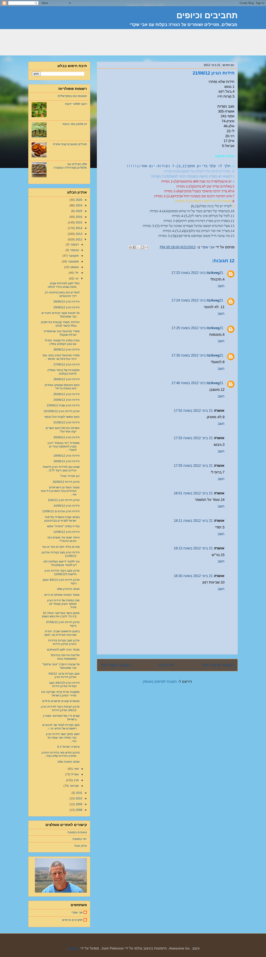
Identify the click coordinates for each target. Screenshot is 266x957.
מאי (76, 768)
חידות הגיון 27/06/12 (66, 364)
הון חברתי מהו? (70, 476)
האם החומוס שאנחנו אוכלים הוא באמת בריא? (62, 386)
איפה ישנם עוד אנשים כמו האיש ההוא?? (63, 539)
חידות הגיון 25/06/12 (66, 394)
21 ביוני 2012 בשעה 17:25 (197, 328)
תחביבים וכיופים (72, 919)
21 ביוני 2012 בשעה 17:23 (197, 273)
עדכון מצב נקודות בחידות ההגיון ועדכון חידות (64, 642)
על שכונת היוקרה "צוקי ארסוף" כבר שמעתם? (61, 666)
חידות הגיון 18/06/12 (66, 461)
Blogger (73, 948)
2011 (78, 792)
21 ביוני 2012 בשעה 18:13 (193, 548)
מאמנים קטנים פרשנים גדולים (61, 701)
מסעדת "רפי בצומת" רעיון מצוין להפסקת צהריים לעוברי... (64, 446)
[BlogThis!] (142, 247)
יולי (76, 272)
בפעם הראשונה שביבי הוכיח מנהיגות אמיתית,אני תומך (62, 633)
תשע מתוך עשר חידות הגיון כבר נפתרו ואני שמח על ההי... (63, 737)
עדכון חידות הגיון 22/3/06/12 (62, 411)
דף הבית (166, 665)
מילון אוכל (80, 845)
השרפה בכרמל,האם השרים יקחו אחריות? (63, 429)
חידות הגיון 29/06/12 (66, 301)
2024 (78, 205)
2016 (78, 216)
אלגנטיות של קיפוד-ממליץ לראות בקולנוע (63, 371)
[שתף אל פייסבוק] (134, 247)
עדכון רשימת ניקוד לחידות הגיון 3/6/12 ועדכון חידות (60, 708)
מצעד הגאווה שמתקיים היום (62, 594)
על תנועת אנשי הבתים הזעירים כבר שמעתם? (60, 314)
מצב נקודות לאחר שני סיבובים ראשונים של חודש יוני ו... (61, 726)
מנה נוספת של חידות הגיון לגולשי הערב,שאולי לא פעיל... (63, 604)
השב (221, 286)
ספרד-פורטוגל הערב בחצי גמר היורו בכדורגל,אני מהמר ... (61, 357)
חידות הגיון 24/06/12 (66, 399)
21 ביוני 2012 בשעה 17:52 (193, 411)
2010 (78, 798)
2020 (78, 211)
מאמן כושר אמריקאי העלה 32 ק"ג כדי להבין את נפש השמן (61, 614)
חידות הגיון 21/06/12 (66, 422)
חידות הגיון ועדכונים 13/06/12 (61, 511)
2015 (78, 222)
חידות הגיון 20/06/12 (66, 437)
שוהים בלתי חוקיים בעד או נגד (61, 546)
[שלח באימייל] (146, 247)
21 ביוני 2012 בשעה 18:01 (193, 493)
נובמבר (74, 250)
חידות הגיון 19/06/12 (66, 455)
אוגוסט (74, 267)
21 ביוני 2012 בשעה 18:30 (193, 576)
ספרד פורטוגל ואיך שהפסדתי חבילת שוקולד (61, 333)
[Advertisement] (162, 44)
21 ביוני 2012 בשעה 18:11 (193, 521)
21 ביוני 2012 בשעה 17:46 (197, 383)
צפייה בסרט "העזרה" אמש (63, 526)
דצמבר (74, 244)
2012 (78, 239)
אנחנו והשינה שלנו (68, 761)
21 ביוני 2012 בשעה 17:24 (197, 300)
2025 (78, 199)
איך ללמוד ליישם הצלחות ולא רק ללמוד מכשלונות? (61, 563)
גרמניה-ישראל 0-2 (68, 746)
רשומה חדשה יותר (218, 665)
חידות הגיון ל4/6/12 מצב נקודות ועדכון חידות (64, 684)
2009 (78, 804)
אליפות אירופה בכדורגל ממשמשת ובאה (65, 656)
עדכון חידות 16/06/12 (66, 481)
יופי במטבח (80, 839)
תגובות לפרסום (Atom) (160, 682)
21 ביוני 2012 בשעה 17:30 (197, 355)
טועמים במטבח (77, 832)
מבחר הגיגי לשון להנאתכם (63, 649)
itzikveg (213, 273)
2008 (78, 809)
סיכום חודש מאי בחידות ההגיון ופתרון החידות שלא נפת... (61, 754)
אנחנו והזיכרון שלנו (68, 589)
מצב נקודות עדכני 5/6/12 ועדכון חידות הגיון (64, 675)
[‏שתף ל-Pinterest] (130, 247)
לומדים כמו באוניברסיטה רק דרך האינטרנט (62, 294)
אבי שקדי (77, 912)
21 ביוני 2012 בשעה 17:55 (193, 466)
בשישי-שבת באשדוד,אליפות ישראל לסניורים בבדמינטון (62, 518)
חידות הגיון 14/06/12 (66, 505)
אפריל (74, 774)
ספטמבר (73, 261)
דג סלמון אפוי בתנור (74, 124)
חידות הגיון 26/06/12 (66, 379)
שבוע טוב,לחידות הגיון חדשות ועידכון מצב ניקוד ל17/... (61, 468)
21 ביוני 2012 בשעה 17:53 (193, 438)
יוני (76, 278)
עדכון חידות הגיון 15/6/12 (64, 500)
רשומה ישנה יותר (115, 665)
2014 (78, 228)
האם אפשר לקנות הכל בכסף (62, 416)
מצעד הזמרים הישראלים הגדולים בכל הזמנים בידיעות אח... (60, 491)
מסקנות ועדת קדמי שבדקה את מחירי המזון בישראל (60, 693)
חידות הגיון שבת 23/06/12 (63, 405)
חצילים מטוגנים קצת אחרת (70, 144)
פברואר (74, 785)
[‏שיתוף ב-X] (138, 247)
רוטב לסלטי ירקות (76, 103)
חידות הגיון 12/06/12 (66, 531)
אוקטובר (73, 255)
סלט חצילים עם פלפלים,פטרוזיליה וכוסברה (70, 165)
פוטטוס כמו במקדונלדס (72, 96)
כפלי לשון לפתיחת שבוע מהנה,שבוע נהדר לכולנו (64, 285)
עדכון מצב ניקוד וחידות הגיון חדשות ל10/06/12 (62, 572)
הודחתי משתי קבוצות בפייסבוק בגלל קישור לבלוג (60, 323)
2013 (78, 233)
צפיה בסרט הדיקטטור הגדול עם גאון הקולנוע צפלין (62, 342)
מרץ (76, 780)
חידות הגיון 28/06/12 (66, 349)
